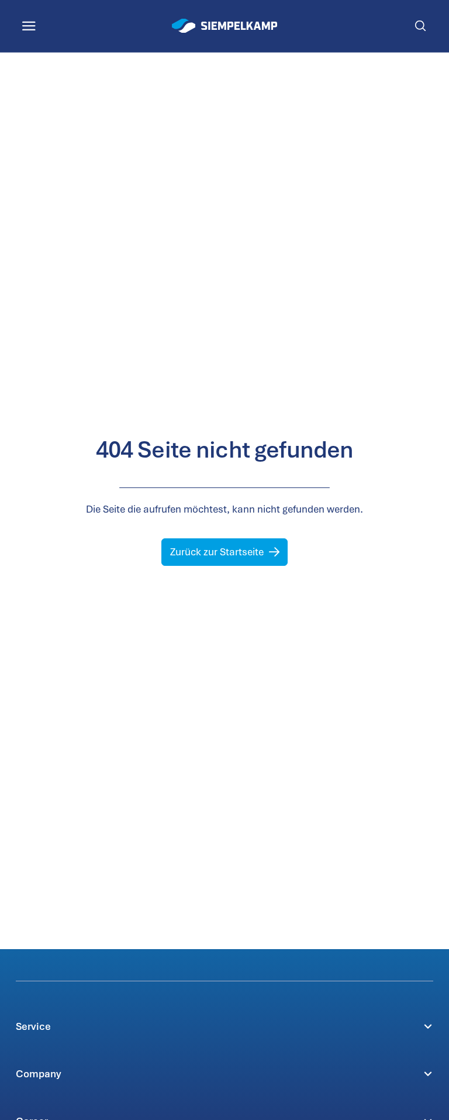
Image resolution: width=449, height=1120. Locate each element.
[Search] (420, 26)
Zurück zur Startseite (217, 551)
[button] (224, 1026)
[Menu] (29, 26)
